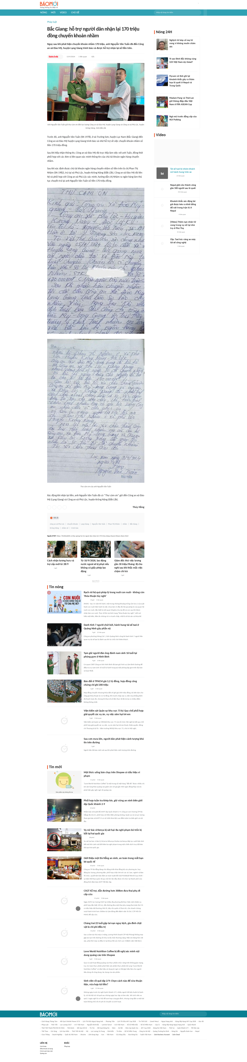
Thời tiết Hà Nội (77, 1031)
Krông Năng (54, 528)
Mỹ (87, 1031)
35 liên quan (181, 232)
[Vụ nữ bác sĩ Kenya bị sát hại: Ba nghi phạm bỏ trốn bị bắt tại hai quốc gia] (64, 839)
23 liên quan (101, 632)
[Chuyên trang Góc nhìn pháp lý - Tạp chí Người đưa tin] (85, 959)
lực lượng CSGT (66, 1025)
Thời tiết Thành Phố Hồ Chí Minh (53, 1028)
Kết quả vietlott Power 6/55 (70, 1021)
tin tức (92, 1028)
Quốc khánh (192, 1025)
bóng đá (175, 1031)
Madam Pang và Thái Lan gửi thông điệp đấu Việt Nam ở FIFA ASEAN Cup (181, 101)
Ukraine (83, 1035)
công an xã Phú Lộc (57, 524)
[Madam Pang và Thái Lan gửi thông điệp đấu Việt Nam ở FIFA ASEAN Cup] (162, 102)
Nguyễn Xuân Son (186, 1031)
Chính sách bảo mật (46, 1051)
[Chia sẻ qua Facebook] (49, 507)
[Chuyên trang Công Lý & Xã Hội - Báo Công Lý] (85, 838)
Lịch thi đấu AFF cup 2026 (126, 1021)
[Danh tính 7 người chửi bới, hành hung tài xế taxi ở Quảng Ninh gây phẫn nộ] (64, 634)
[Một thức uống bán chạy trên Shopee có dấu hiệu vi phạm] (64, 782)
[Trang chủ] (49, 5)
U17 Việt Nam (79, 1025)
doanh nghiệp (57, 1035)
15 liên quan (99, 988)
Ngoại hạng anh (167, 1021)
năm (113, 1028)
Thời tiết (54, 1025)
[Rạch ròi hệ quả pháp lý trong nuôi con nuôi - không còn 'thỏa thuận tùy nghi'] (64, 602)
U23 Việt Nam (119, 1025)
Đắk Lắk (55, 518)
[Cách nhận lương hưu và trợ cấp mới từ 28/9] (62, 549)
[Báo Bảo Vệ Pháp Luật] (86, 718)
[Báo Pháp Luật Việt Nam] (86, 600)
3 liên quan (97, 718)
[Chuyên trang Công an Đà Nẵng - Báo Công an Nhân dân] (86, 808)
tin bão (119, 1031)
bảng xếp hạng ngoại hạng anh (174, 1025)
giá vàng (54, 1031)
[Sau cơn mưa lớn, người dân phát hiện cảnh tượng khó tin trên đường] (64, 748)
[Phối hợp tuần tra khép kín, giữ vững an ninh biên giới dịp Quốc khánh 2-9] (64, 810)
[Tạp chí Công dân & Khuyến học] (86, 780)
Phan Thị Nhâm (114, 524)
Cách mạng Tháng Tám (49, 1021)
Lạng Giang (85, 524)
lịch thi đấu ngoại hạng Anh (93, 1021)
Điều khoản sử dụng (46, 1049)
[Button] (205, 12)
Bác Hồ (201, 1021)
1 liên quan (82, 57)
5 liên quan (100, 780)
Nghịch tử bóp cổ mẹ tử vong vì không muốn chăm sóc (182, 43)
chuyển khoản (72, 524)
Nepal (197, 1031)
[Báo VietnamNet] (116, 575)
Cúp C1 (157, 1025)
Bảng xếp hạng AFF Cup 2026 (185, 1021)
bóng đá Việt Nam (159, 1028)
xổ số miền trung (131, 1031)
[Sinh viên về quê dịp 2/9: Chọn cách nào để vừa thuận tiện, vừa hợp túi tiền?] (64, 990)
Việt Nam (110, 1035)
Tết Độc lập (195, 1028)
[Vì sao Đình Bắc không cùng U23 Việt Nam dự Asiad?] (162, 63)
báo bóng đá (133, 1035)
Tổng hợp (67, 1046)
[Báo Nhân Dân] (172, 232)
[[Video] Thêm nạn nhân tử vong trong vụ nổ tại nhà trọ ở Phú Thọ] (162, 226)
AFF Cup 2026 (146, 1028)
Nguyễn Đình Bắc (93, 1025)
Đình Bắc (110, 1031)
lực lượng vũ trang (98, 1031)
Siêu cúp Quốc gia (131, 1028)
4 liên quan (182, 214)
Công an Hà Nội (144, 1031)
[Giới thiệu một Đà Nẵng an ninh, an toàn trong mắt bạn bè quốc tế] (64, 868)
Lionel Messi (154, 1021)
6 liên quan (100, 931)
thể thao (45, 1031)
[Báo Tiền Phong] (172, 50)
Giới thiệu (43, 1046)
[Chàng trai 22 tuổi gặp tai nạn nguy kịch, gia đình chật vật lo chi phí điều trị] (64, 933)
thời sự (172, 1028)
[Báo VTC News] (87, 633)
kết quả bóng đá (103, 1028)
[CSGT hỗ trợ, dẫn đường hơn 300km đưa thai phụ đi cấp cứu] (64, 900)
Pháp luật (52, 22)
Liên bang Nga (93, 1035)
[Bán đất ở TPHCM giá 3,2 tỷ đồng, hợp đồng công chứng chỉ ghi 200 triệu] (64, 691)
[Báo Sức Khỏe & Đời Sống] (49, 568)
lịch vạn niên (64, 1031)
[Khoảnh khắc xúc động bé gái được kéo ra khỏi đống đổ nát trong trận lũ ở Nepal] (162, 205)
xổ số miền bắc (132, 1025)
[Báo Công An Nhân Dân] (88, 898)
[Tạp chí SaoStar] (87, 746)
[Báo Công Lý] (172, 176)
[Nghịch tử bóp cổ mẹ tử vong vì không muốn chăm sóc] (162, 44)
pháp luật (45, 1025)
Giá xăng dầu (121, 1035)
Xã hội (120, 1028)
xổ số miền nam (146, 1025)
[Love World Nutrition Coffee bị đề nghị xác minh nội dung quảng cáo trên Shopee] (64, 961)
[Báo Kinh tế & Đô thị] (53, 56)
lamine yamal (107, 1025)
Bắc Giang (133, 524)
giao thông (46, 1035)
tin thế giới (143, 1021)
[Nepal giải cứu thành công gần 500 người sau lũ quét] (162, 189)
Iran (102, 1035)
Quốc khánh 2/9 (182, 1028)
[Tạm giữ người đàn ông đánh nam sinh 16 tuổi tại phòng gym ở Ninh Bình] (64, 662)
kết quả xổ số (82, 1028)
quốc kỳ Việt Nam (71, 1035)
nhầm (125, 524)
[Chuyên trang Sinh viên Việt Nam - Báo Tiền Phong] (86, 989)
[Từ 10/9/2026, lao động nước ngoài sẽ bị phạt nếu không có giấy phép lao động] (96, 549)
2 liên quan (100, 660)
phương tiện (110, 1021)
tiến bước (70, 1028)
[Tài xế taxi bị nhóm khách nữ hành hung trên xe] (162, 173)
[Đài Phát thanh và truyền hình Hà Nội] (173, 192)
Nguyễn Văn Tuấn (98, 524)
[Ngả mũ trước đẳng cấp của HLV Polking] (162, 121)
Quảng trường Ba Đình (161, 1031)
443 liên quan (182, 192)
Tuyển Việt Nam (145, 1035)
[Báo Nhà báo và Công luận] (172, 90)
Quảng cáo (43, 1053)
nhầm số (65, 528)
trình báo (74, 528)
